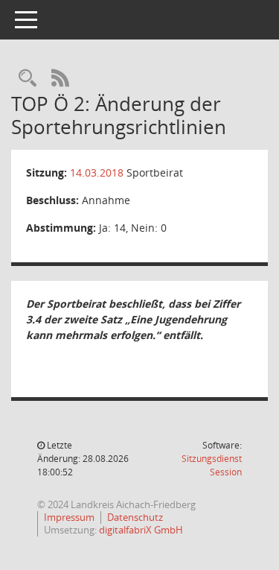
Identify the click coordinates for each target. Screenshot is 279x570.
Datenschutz (135, 517)
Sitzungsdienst (212, 465)
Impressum (69, 517)
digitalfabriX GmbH (141, 529)
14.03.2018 (97, 172)
